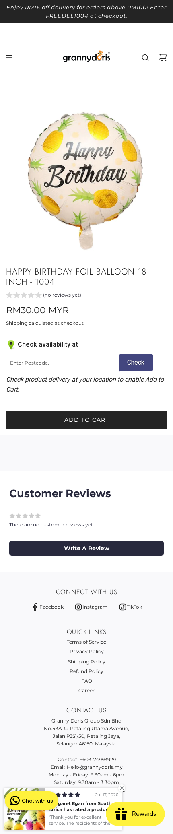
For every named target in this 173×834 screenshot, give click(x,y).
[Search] (145, 57)
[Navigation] (9, 57)
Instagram (95, 607)
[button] (43, 296)
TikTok (134, 607)
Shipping (16, 323)
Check (135, 362)
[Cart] (163, 57)
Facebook (51, 607)
